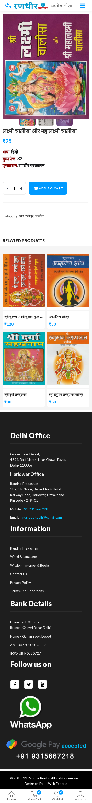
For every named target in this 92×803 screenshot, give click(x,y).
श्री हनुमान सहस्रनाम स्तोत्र (66, 394)
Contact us (18, 574)
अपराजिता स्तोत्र (59, 317)
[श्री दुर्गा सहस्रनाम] (24, 334)
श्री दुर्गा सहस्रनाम (15, 394)
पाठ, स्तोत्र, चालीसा (31, 216)
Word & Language (23, 557)
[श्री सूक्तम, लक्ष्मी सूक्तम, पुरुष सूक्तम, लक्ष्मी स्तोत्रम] (24, 257)
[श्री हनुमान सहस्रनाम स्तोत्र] (68, 334)
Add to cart (51, 188)
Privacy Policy (20, 583)
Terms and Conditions (27, 591)
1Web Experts (56, 784)
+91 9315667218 (35, 509)
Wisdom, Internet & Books (30, 565)
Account (80, 799)
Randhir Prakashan (24, 548)
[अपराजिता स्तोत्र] (68, 257)
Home (11, 799)
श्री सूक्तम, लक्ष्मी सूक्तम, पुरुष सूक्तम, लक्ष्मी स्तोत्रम (34, 317)
